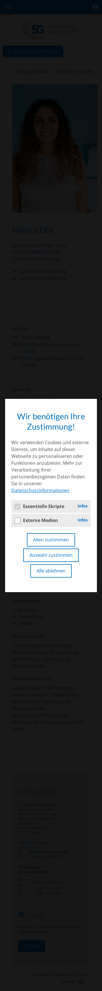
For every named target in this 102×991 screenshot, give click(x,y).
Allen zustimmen (51, 540)
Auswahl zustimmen (51, 555)
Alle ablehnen (51, 571)
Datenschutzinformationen (40, 490)
